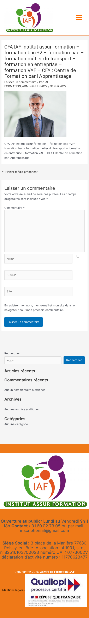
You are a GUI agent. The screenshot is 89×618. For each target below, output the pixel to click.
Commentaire (14, 207)
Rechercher (12, 353)
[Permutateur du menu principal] (79, 17)
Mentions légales (13, 590)
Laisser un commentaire (20, 82)
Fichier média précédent (20, 171)
